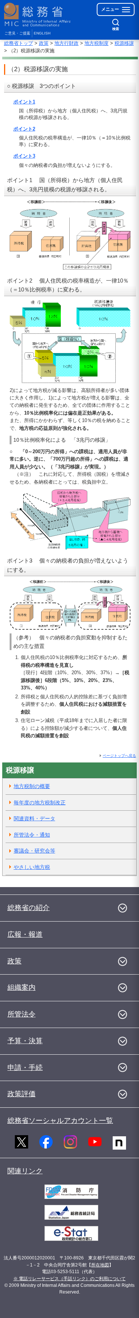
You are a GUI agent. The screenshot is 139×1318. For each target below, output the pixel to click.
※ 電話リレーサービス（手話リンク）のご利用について (69, 1278)
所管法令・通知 (32, 835)
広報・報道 (25, 934)
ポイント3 (24, 156)
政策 (44, 43)
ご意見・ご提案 (17, 33)
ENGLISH (42, 33)
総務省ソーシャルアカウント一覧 (60, 1120)
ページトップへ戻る (119, 756)
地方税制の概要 (32, 786)
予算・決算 (25, 1041)
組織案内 (21, 987)
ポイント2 (24, 129)
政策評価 (21, 1094)
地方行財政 (66, 43)
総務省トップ (18, 43)
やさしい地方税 (32, 867)
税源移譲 (124, 43)
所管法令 (21, 1014)
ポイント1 (24, 102)
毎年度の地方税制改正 (40, 802)
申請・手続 (25, 1067)
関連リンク (25, 1171)
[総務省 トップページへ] (38, 14)
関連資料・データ (34, 818)
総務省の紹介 (28, 908)
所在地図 (100, 1265)
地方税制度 (97, 43)
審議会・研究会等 (34, 851)
